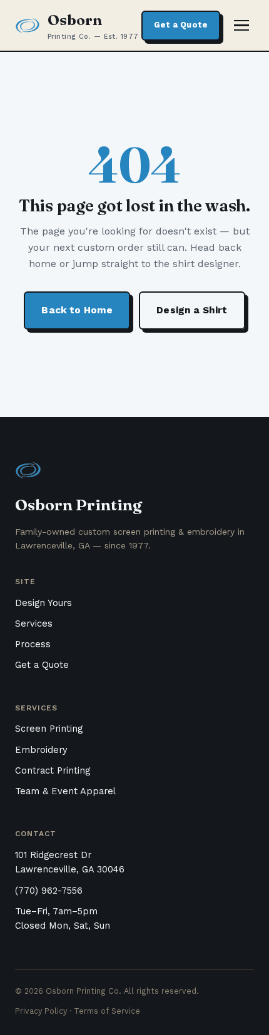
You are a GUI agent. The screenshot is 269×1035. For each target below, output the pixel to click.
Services (34, 623)
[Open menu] (241, 25)
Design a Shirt (191, 310)
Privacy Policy (41, 1011)
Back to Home (77, 310)
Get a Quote (181, 24)
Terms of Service (107, 1011)
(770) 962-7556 (49, 891)
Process (33, 644)
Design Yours (43, 603)
